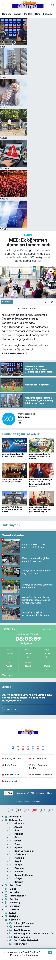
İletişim (18, 882)
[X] (18, 748)
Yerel (17, 844)
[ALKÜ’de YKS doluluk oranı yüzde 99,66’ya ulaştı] (14, 498)
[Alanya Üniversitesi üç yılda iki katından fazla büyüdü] (41, 445)
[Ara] (52, 5)
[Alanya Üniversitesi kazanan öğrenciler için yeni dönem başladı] (41, 498)
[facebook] (10, 810)
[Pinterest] (23, 748)
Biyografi (14, 906)
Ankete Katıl (10, 709)
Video (12, 888)
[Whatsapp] (43, 748)
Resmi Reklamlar (24, 875)
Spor (37, 14)
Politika (28, 14)
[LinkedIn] (33, 748)
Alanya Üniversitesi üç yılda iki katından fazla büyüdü (39, 456)
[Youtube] (38, 748)
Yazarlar (14, 892)
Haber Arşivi (11, 781)
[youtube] (34, 810)
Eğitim (28, 234)
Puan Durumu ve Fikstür (38, 766)
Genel (17, 840)
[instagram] (26, 810)
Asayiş (17, 14)
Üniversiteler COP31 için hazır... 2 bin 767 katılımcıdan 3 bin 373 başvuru (40, 482)
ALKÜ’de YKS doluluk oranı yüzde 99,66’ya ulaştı (12, 509)
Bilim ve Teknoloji (24, 851)
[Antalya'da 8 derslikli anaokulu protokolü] (14, 470)
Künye (18, 878)
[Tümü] (52, 525)
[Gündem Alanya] (27, 5)
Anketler (14, 909)
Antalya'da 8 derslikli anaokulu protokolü (12, 480)
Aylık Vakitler (9, 675)
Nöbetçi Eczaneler (13, 758)
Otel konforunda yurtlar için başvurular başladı (13, 455)
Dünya (18, 864)
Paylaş (8, 301)
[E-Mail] (20, 423)
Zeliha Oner (24, 417)
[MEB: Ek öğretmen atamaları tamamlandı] (28, 282)
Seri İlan (14, 899)
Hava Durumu (39, 758)
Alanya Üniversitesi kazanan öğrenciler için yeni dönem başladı (40, 509)
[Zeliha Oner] (8, 418)
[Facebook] (13, 748)
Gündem (6, 14)
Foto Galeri (15, 885)
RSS (9, 793)
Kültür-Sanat (22, 854)
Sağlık (17, 861)
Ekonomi (47, 14)
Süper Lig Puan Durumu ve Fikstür (33, 933)
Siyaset (18, 871)
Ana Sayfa (15, 816)
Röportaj (14, 902)
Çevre (17, 837)
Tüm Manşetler (12, 774)
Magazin (19, 857)
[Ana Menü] (3, 5)
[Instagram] (28, 748)
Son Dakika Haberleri (42, 774)
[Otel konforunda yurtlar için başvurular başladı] (14, 445)
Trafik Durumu (11, 765)
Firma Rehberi (17, 895)
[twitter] (18, 810)
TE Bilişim (35, 801)
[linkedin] (50, 810)
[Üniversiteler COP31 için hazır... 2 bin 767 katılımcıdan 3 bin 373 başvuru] (41, 470)
